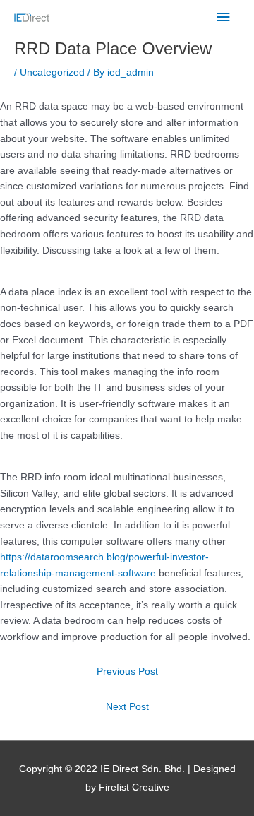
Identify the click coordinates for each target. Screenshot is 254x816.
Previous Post (127, 671)
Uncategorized (52, 72)
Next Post (127, 707)
